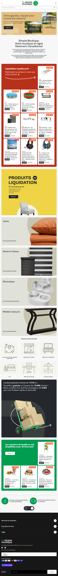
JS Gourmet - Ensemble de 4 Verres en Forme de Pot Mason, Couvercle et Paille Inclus (29, 482)
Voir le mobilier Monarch (9, 331)
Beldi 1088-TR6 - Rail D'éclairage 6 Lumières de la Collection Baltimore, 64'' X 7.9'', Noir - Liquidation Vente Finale (29, 131)
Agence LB (12, 550)
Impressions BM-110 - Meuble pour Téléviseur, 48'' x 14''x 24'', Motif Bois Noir (46, 105)
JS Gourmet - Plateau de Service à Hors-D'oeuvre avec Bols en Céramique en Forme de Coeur (46, 482)
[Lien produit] (46, 77)
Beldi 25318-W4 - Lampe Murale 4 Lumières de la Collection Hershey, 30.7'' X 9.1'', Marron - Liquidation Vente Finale (46, 131)
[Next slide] (32, 508)
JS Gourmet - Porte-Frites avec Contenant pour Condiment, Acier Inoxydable (11, 482)
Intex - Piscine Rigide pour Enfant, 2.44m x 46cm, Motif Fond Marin (11, 105)
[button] (2, 3)
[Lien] (29, 408)
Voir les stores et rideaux (9, 271)
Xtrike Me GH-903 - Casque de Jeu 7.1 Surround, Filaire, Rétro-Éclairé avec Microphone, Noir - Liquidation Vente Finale (28, 157)
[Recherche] (55, 7)
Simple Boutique (10, 545)
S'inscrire (52, 571)
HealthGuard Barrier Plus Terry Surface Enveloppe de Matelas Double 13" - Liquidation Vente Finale (11, 155)
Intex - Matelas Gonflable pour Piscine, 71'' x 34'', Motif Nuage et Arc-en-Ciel (45, 83)
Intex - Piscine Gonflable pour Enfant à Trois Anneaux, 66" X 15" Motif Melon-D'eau (28, 106)
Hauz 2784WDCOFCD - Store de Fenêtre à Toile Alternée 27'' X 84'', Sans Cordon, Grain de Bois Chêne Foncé (11, 131)
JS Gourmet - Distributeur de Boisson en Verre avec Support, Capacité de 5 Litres (46, 459)
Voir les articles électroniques (11, 301)
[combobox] (29, 7)
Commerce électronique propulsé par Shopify (25, 545)
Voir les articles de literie (9, 241)
